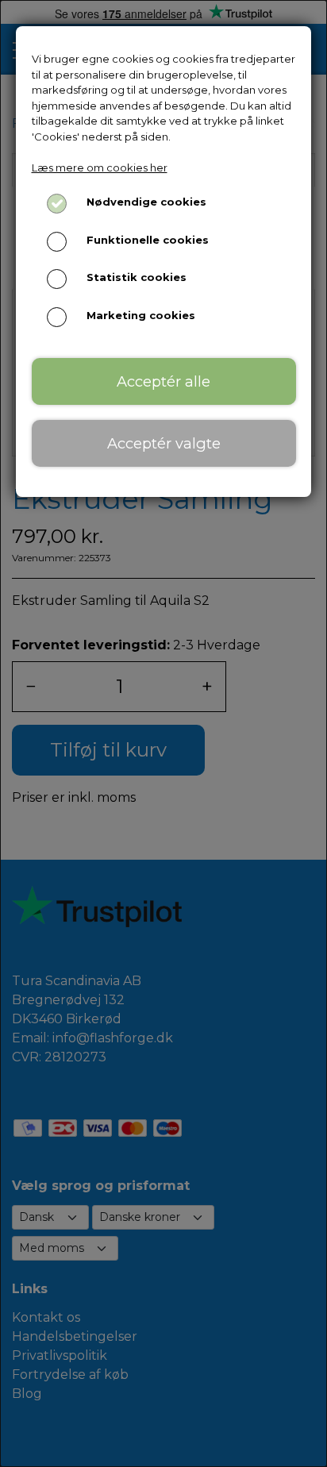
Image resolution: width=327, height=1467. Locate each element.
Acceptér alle (163, 381)
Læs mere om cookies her (99, 167)
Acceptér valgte (164, 443)
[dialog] (163, 733)
